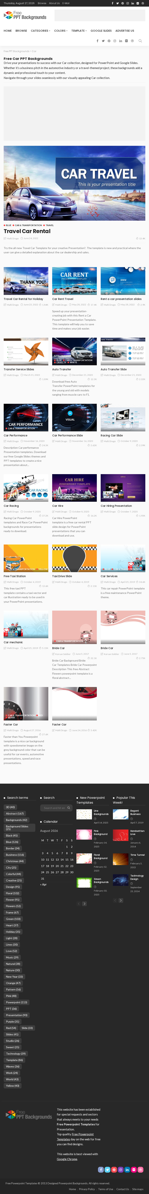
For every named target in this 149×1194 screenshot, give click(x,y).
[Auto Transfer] (74, 351)
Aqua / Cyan (15, 494)
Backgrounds (16, 820)
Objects (61, 362)
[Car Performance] (26, 417)
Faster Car (11, 724)
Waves (12, 1066)
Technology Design (137, 877)
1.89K (45, 379)
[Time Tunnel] (120, 859)
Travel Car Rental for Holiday (23, 299)
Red (41, 715)
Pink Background (100, 832)
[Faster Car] (26, 704)
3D (10, 807)
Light (11, 938)
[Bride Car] (74, 627)
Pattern (13, 989)
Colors (59, 31)
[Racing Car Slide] (123, 417)
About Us (54, 3)
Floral (12, 893)
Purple (12, 1021)
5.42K (94, 730)
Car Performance (15, 435)
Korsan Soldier (63, 654)
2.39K (142, 445)
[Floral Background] (84, 858)
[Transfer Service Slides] (26, 351)
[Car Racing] (26, 488)
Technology (16, 1053)
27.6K (45, 734)
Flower (12, 899)
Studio (12, 1040)
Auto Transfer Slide (113, 369)
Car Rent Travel (62, 299)
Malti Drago (13, 238)
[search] (140, 41)
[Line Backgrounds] (84, 814)
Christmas (15, 861)
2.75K (142, 658)
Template (78, 31)
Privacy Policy (87, 1189)
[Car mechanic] (26, 624)
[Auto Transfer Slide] (123, 351)
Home (8, 31)
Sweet (12, 1047)
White (73, 362)
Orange (13, 983)
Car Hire (57, 506)
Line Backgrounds (101, 812)
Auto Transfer (61, 369)
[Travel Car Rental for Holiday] (26, 281)
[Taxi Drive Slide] (74, 558)
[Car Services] (123, 558)
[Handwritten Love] (120, 835)
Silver (32, 499)
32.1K (94, 658)
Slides (12, 1034)
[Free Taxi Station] (26, 558)
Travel (50, 225)
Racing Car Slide (112, 435)
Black (12, 835)
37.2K (45, 515)
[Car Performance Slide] (74, 417)
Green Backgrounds (101, 880)
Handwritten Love (137, 832)
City (11, 867)
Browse (42, 3)
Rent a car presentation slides (121, 299)
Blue (8, 225)
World (12, 1079)
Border (13, 848)
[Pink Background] (84, 835)
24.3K (45, 445)
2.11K (94, 586)
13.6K (45, 586)
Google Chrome (67, 1159)
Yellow (43, 569)
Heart (12, 925)
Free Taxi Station (15, 576)
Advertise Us (124, 31)
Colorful (13, 874)
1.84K (45, 304)
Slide (27, 1028)
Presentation (16, 1015)
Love (11, 951)
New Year (14, 976)
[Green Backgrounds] (84, 883)
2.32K (142, 379)
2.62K (94, 445)
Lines (12, 944)
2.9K (142, 304)
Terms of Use (105, 1189)
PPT (11, 1008)
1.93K (142, 515)
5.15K (45, 648)
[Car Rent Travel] (74, 281)
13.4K (142, 238)
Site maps (137, 1189)
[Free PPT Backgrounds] (29, 1114)
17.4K (94, 304)
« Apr (43, 884)
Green (13, 918)
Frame (12, 912)
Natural (13, 963)
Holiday (13, 931)
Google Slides (101, 31)
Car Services (109, 576)
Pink (11, 995)
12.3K (94, 379)
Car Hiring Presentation (116, 506)
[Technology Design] (120, 880)
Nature (13, 970)
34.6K (142, 581)
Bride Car (58, 648)
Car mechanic (13, 642)
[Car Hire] (74, 488)
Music (12, 957)
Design (13, 886)
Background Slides (17, 828)
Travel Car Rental (27, 231)
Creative (14, 880)
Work (12, 1072)
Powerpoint (16, 1002)
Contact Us (122, 1189)
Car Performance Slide (67, 435)
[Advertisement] (100, 15)
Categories (39, 31)
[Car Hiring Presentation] (123, 488)
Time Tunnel (137, 855)
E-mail (65, 3)
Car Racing (11, 506)
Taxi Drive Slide (62, 576)
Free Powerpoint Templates (21, 1183)
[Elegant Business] (120, 814)
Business (15, 854)
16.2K (94, 515)
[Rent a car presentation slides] (123, 281)
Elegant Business (135, 812)
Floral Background (100, 856)
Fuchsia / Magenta (67, 497)
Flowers (13, 906)
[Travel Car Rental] (74, 183)
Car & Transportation (28, 225)
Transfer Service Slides (19, 369)
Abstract (15, 813)
